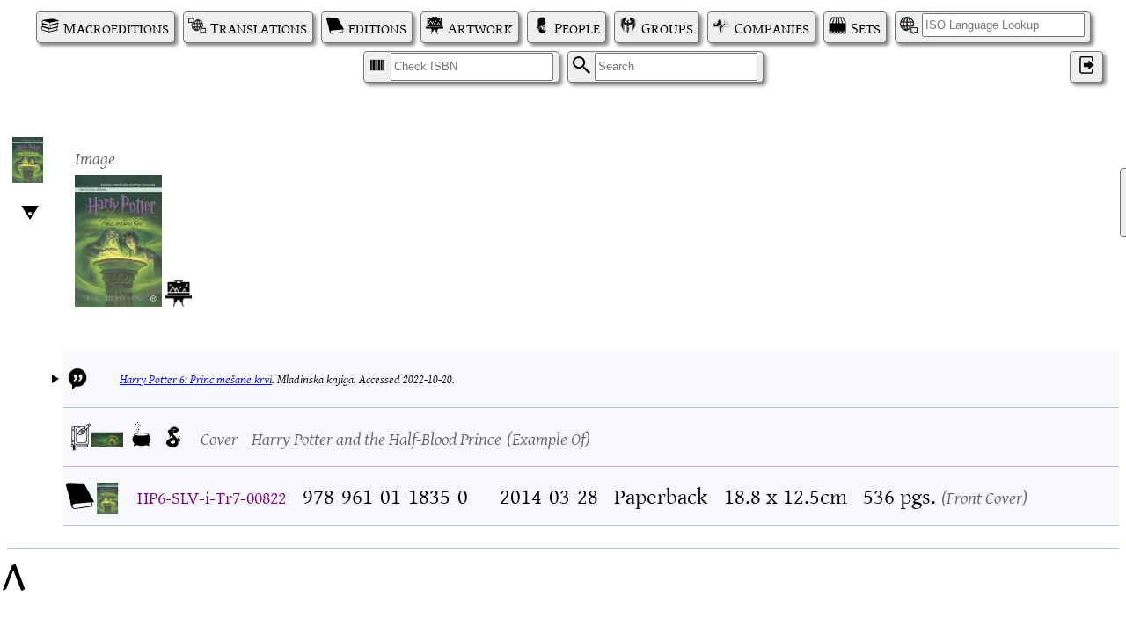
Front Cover (984, 496)
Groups (667, 27)
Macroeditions (116, 27)
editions (377, 27)
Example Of (548, 437)
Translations (258, 27)
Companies (772, 27)
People (577, 27)
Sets (866, 27)
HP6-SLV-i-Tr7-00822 (211, 496)
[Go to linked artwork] (178, 290)
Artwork (480, 27)
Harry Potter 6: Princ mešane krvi (196, 378)
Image (95, 157)
